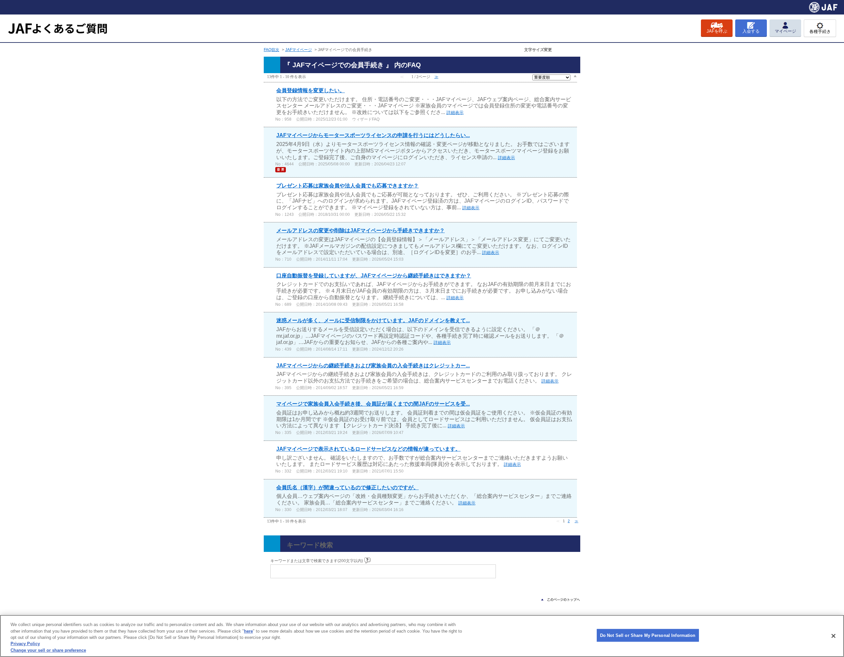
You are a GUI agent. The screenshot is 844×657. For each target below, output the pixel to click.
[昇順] (575, 75)
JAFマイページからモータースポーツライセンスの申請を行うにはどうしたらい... (373, 135)
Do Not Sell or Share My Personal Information (648, 635)
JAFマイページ (298, 49)
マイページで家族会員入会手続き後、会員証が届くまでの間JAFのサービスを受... (373, 404)
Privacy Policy (25, 644)
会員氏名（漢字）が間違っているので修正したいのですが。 (347, 487)
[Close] (833, 636)
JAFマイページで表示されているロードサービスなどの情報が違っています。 (368, 449)
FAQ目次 (271, 49)
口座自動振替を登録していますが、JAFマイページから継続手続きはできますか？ (373, 275)
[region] (422, 636)
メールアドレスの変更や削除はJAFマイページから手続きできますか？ (360, 230)
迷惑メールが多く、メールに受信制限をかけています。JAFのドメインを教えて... (373, 320)
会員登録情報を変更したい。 (310, 90)
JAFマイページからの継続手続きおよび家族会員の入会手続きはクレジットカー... (373, 365)
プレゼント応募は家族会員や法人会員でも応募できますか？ (347, 185)
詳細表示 (455, 112)
